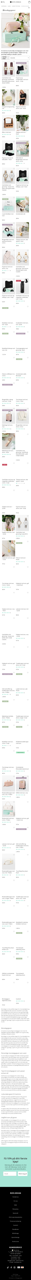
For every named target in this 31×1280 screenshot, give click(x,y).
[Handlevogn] (29, 2)
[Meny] (1, 2)
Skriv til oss (16, 1250)
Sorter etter (4, 57)
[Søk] (4, 2)
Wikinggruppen (18, 1278)
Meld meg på (23, 1174)
